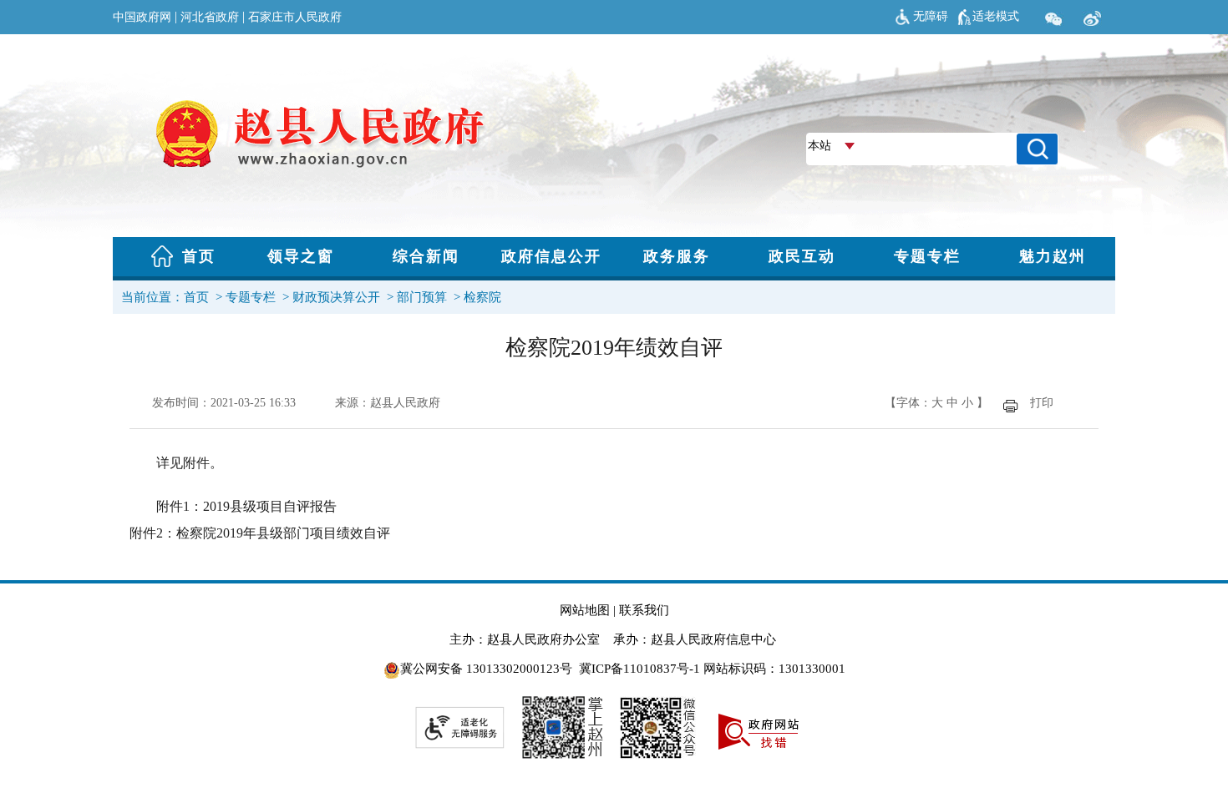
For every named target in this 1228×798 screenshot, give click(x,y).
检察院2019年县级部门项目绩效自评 (283, 533)
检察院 (482, 297)
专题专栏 (251, 297)
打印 (1041, 402)
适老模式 (995, 16)
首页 (196, 297)
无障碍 (930, 16)
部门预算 (422, 297)
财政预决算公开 (336, 297)
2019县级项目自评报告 (270, 506)
